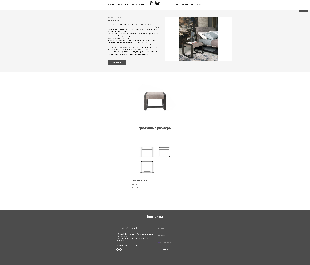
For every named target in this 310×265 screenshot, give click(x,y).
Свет (176, 4)
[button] (117, 62)
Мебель (141, 4)
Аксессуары (184, 4)
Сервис (134, 4)
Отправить (165, 249)
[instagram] (120, 249)
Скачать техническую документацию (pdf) (155, 134)
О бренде (111, 4)
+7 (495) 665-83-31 (126, 227)
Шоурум (126, 4)
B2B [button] (192, 4)
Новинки (119, 4)
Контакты (199, 4)
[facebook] (117, 249)
